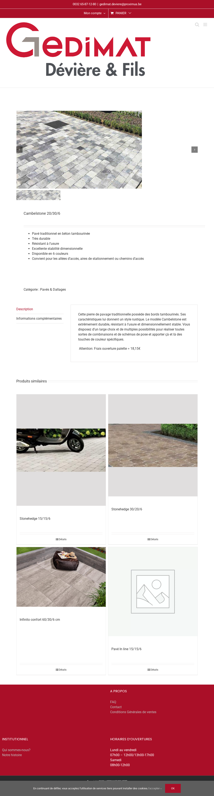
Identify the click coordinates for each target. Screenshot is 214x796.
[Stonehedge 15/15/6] (61, 450)
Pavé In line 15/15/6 (126, 649)
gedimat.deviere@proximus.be (120, 4)
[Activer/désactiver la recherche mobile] (197, 24)
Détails (62, 539)
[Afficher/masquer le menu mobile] (205, 24)
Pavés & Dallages (53, 289)
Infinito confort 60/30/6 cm (40, 620)
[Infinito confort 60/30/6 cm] (61, 577)
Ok (173, 788)
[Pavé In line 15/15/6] (152, 591)
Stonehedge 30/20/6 (126, 509)
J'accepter (153, 788)
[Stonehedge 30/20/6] (152, 445)
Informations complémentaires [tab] (39, 318)
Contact (116, 707)
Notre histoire (12, 755)
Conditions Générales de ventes (133, 712)
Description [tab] (24, 309)
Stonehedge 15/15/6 (35, 519)
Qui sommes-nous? (16, 750)
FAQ (113, 702)
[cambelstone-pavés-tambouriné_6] (107, 150)
